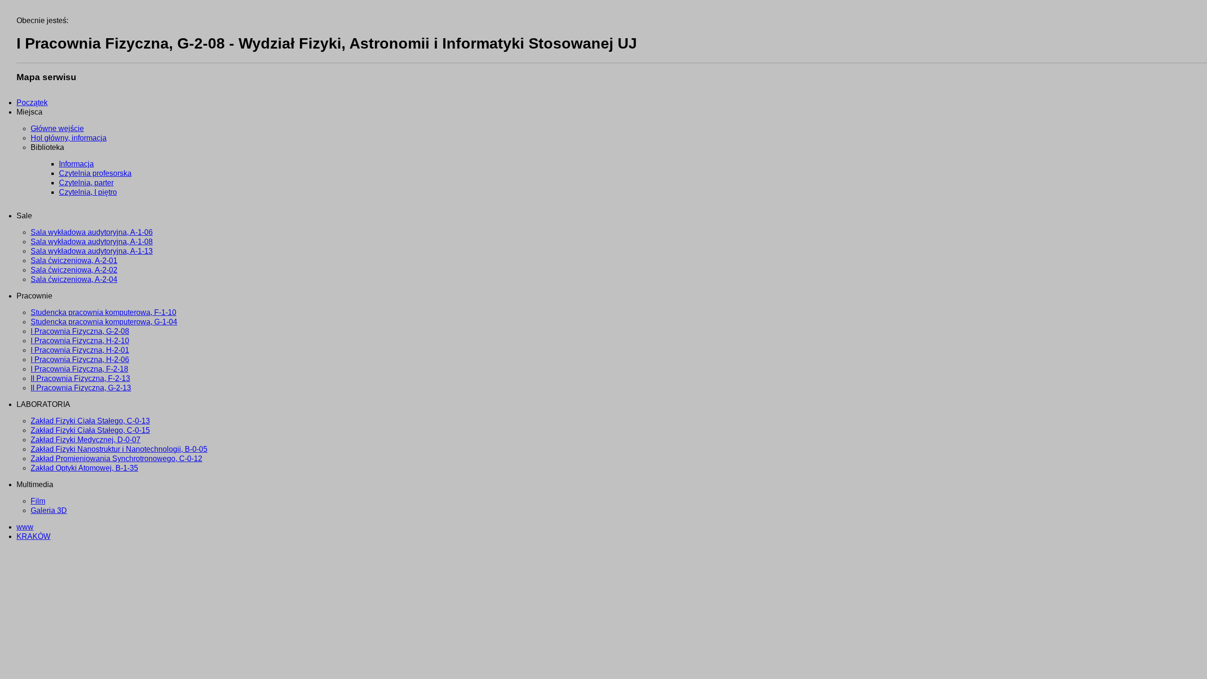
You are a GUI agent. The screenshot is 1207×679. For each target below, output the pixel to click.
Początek (32, 103)
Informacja (76, 164)
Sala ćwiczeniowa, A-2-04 (74, 279)
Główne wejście (57, 128)
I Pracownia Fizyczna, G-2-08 (80, 331)
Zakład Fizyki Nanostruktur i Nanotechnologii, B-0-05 (119, 449)
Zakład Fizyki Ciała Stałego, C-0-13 (90, 421)
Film (38, 501)
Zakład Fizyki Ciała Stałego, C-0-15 (90, 430)
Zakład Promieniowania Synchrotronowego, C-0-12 (116, 459)
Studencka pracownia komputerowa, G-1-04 (104, 322)
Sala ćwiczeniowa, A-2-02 (74, 270)
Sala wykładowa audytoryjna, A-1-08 (92, 242)
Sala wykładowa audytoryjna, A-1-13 (92, 251)
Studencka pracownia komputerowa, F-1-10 (103, 312)
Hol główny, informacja (69, 138)
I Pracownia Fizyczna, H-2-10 (80, 341)
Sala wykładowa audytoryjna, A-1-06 (92, 232)
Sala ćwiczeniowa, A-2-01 (74, 261)
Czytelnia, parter (86, 183)
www (25, 527)
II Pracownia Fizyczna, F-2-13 (80, 378)
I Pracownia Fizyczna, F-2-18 (79, 369)
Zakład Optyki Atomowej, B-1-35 (84, 468)
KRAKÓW (33, 536)
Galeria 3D (49, 510)
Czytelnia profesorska (95, 173)
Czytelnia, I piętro (88, 192)
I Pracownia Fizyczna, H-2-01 (80, 350)
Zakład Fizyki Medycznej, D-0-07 (86, 440)
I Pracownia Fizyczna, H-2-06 (80, 360)
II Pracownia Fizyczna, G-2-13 (81, 388)
